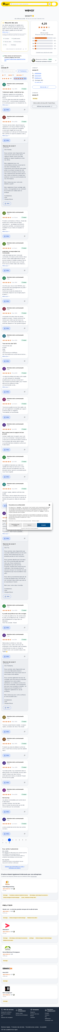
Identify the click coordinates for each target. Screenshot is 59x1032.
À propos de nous (34, 1013)
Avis (2, 1015)
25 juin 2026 (14, 340)
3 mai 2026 (14, 639)
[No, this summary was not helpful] (26, 49)
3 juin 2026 (14, 429)
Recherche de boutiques (22, 1015)
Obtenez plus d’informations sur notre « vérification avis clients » (14, 867)
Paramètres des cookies (32, 1027)
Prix (46, 1016)
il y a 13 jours (15, 217)
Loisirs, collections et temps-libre (28, 897)
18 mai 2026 (14, 121)
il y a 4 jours (14, 823)
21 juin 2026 (14, 610)
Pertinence (23, 71)
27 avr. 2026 (14, 767)
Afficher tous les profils (43, 106)
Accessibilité (43, 1027)
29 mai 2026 (14, 373)
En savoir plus (38, 82)
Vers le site (43, 87)
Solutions (47, 1015)
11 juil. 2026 (14, 282)
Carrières (32, 1017)
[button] (49, 3)
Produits (47, 1013)
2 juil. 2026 (14, 461)
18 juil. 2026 (14, 743)
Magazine (32, 1012)
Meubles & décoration (32, 917)
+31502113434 (37, 73)
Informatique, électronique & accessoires (39, 895)
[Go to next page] (6, 842)
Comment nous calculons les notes (44, 52)
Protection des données (17, 1027)
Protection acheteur (6, 1013)
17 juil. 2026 (14, 88)
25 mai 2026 (14, 794)
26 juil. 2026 (14, 313)
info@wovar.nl (38, 78)
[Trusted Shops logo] (6, 4)
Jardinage (31, 938)
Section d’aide (19, 1013)
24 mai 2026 (6, 147)
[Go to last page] (9, 842)
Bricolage (35, 98)
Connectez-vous (49, 1020)
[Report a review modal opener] (24, 110)
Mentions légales (5, 1027)
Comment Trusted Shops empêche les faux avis (14, 60)
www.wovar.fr (38, 75)
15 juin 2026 (14, 488)
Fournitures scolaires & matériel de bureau (18, 895)
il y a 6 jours (14, 403)
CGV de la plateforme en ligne (9, 1029)
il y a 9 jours (14, 248)
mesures (7, 852)
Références (48, 1018)
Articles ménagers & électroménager (11, 897)
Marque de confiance (6, 1012)
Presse (32, 1015)
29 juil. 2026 (14, 721)
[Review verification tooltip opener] (33, 16)
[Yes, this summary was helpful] (23, 49)
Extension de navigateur (7, 1017)
